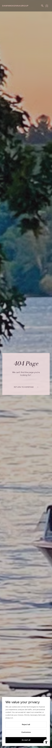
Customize (26, 732)
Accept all (26, 740)
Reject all (26, 724)
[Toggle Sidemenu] (47, 6)
